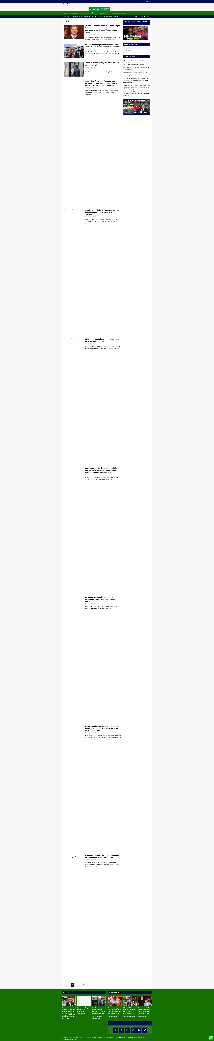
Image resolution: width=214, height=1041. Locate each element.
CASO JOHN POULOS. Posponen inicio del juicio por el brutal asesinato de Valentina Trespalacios (102, 212)
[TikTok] (147, 16)
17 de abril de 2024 (91, 67)
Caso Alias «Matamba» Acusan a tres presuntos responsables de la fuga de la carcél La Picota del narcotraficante (101, 83)
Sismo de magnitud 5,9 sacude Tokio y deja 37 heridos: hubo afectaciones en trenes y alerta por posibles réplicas (136, 93)
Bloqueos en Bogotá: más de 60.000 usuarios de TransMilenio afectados (83, 1011)
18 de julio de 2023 (91, 216)
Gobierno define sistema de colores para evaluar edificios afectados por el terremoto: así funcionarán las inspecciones (136, 74)
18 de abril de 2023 (91, 603)
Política (92, 13)
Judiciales (74, 13)
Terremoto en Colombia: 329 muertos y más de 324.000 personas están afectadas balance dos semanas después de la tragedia (135, 80)
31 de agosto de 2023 (92, 87)
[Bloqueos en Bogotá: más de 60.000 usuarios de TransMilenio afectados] (84, 1001)
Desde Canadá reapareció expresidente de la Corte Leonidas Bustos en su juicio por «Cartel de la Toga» (102, 728)
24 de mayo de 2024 (91, 49)
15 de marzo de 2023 (92, 732)
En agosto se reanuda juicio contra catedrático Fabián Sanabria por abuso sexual (100, 599)
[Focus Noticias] (66, 4)
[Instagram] (141, 16)
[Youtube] (136, 16)
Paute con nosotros (118, 13)
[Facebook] (139, 16)
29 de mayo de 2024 (91, 34)
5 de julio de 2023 (91, 343)
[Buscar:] (136, 50)
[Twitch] (150, 16)
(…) (113, 39)
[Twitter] (144, 16)
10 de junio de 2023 (91, 474)
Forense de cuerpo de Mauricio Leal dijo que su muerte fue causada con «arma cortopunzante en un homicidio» (101, 470)
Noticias (84, 13)
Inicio (65, 13)
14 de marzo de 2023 (92, 859)
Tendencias (102, 13)
